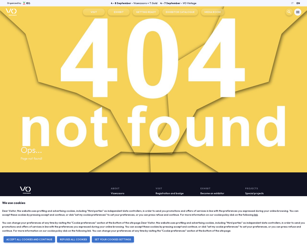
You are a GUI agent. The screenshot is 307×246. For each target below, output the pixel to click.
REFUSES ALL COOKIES (73, 239)
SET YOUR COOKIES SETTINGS (113, 239)
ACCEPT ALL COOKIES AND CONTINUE (29, 239)
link (256, 214)
